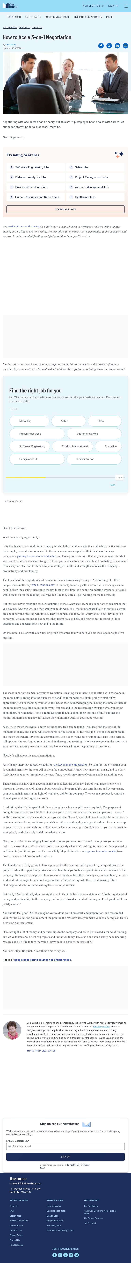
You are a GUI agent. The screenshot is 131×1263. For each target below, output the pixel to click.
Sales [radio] (62, 421)
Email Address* (17, 1141)
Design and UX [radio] (26, 459)
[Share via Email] (125, 45)
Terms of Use (16, 1230)
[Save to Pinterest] (122, 58)
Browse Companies (19, 1220)
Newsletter (91, 6)
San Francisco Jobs (56, 1210)
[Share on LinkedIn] (117, 45)
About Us (14, 1205)
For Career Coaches (93, 1218)
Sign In (113, 6)
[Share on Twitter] (109, 45)
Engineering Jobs (55, 1220)
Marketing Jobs (54, 1225)
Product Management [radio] (73, 446)
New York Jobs (54, 1205)
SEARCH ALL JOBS (65, 209)
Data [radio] (99, 421)
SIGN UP (65, 1156)
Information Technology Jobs (60, 1230)
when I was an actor (43, 585)
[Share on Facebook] (101, 45)
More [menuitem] (109, 17)
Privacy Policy (16, 1235)
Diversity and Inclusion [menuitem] (88, 17)
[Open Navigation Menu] (126, 6)
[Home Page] (10, 6)
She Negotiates (101, 1026)
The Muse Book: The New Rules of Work (100, 1212)
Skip (112, 485)
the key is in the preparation (71, 764)
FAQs (12, 1210)
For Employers (91, 1205)
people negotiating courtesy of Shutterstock (42, 959)
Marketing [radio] (23, 421)
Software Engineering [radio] (30, 446)
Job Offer (37, 27)
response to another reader (101, 851)
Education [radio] (109, 446)
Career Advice (10, 27)
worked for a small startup (23, 226)
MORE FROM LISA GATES (41, 1050)
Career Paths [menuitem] (33, 17)
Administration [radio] (83, 459)
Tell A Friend (90, 1222)
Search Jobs (15, 1215)
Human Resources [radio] (28, 434)
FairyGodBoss (16, 1244)
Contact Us (15, 1240)
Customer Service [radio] (85, 434)
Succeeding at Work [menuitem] (57, 17)
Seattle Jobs (52, 1215)
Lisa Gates (10, 44)
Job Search (24, 27)
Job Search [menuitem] (14, 17)
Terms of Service (73, 1165)
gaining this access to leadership (36, 556)
